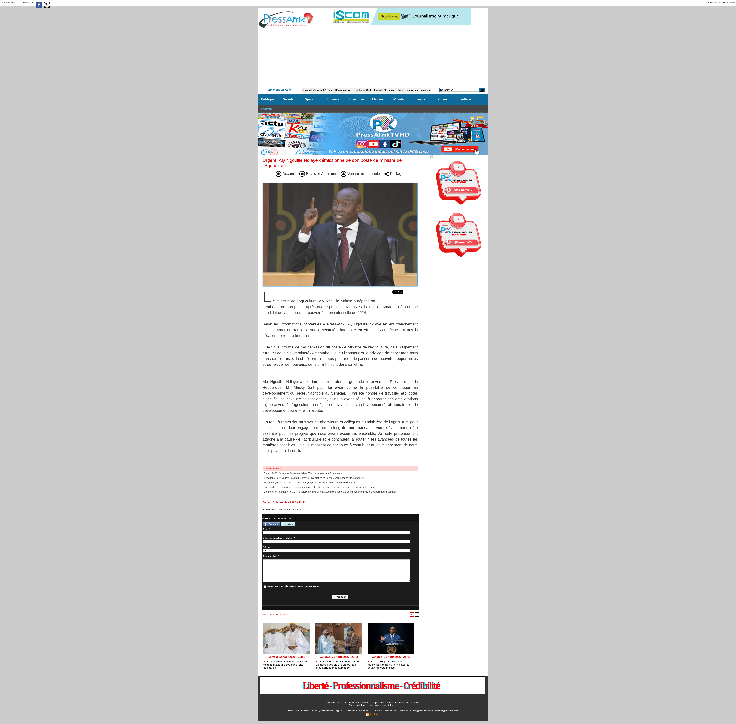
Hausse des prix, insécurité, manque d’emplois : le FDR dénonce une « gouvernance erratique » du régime (319, 487)
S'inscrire (712, 3)
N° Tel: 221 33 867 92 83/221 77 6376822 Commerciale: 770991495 (376, 710)
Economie (356, 99)
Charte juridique (357, 705)
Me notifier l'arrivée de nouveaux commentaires (293, 586)
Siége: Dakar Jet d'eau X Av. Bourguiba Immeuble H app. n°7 (316, 710)
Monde (398, 99)
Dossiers (333, 99)
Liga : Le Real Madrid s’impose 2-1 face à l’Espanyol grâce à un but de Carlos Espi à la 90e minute (310, 90)
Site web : (268, 547)
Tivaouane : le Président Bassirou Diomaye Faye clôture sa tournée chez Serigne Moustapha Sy (314, 478)
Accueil (288, 173)
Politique (267, 99)
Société (288, 99)
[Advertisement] (373, 57)
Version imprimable (363, 173)
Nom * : (267, 529)
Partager (397, 173)
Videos (442, 99)
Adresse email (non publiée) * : (279, 538)
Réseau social (8, 3)
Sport (309, 99)
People (420, 99)
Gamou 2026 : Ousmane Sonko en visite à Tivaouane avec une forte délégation (305, 473)
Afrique (377, 99)
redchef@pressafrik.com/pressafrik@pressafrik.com (433, 710)
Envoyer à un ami (320, 173)
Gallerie (465, 99)
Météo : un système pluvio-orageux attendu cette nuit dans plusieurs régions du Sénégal (414, 90)
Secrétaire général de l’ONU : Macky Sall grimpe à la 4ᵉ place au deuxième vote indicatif (309, 482)
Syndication (374, 714)
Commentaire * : (272, 556)
